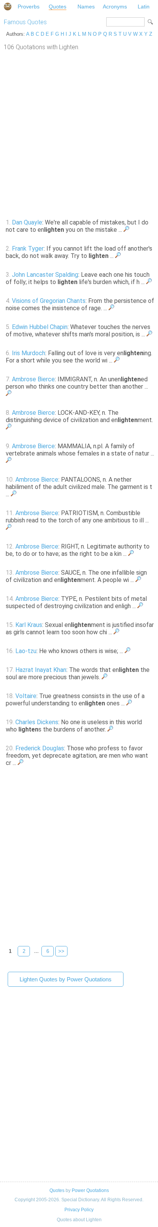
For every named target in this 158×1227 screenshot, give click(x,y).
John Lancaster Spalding (45, 274)
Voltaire (25, 696)
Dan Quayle (27, 222)
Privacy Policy (79, 1209)
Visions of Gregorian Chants (49, 300)
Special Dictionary (8, 6)
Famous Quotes (25, 22)
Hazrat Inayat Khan (40, 669)
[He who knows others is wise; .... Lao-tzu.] (127, 651)
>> (61, 951)
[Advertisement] (79, 134)
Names (86, 6)
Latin (144, 6)
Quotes (57, 6)
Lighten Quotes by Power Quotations (66, 979)
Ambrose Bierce (33, 379)
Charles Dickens (36, 722)
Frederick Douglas (39, 748)
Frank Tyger (28, 248)
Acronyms (115, 6)
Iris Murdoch (28, 353)
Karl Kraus (28, 624)
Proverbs (29, 6)
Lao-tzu (25, 651)
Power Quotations (90, 1190)
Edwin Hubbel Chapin (39, 327)
